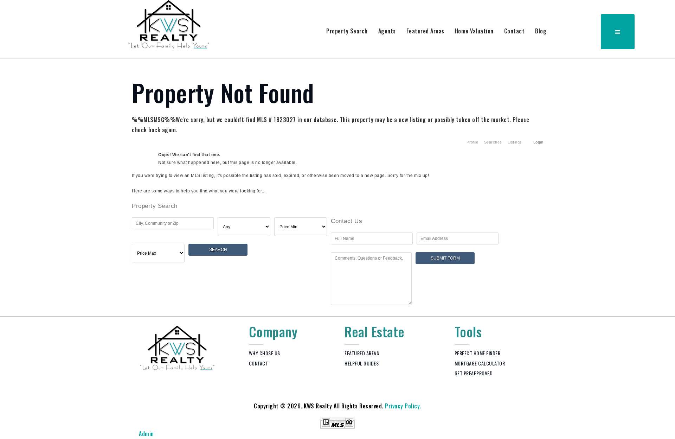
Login (538, 142)
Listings (515, 142)
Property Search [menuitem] (347, 31)
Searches (493, 142)
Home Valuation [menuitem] (474, 31)
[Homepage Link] (169, 24)
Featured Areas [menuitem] (425, 31)
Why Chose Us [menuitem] (264, 353)
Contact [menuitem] (514, 31)
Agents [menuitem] (387, 31)
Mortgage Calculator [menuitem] (480, 363)
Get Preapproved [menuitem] (474, 373)
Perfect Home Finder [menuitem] (478, 353)
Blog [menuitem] (540, 31)
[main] (337, 186)
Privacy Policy (402, 406)
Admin (146, 434)
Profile (472, 142)
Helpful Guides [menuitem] (362, 363)
